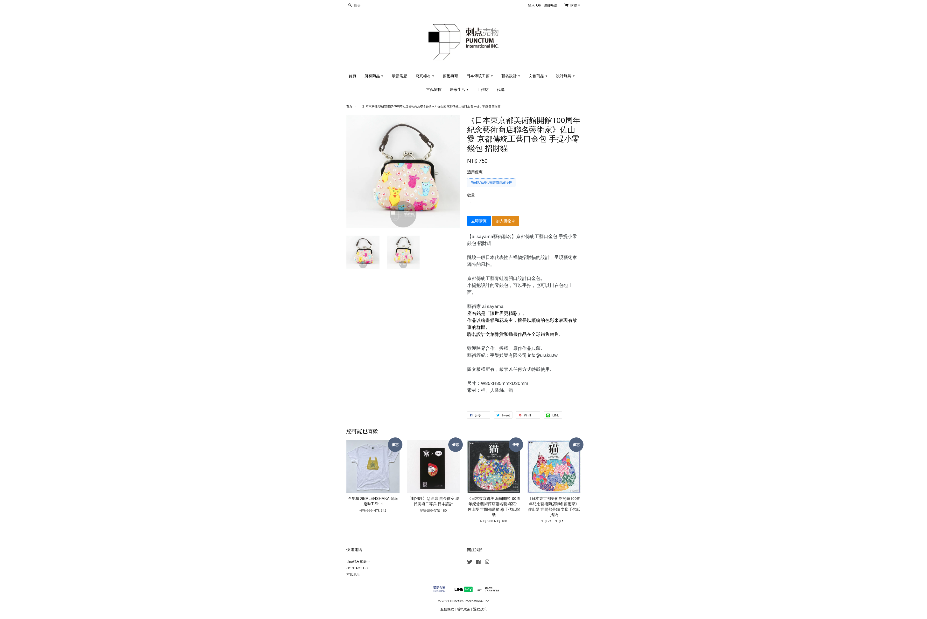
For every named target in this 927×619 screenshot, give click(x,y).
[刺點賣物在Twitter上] (469, 562)
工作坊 (483, 89)
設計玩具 (564, 75)
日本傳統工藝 (478, 75)
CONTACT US (357, 567)
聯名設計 (509, 75)
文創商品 (537, 75)
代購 (501, 89)
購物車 (575, 5)
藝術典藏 (450, 75)
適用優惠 (475, 172)
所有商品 (373, 75)
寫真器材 (423, 75)
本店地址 (353, 574)
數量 (471, 195)
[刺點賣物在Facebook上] (478, 562)
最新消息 (399, 75)
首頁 (352, 75)
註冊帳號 (550, 5)
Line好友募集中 (358, 561)
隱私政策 (463, 608)
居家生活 (458, 89)
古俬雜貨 (434, 89)
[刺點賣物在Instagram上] (487, 562)
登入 (531, 5)
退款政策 (480, 608)
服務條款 (447, 608)
